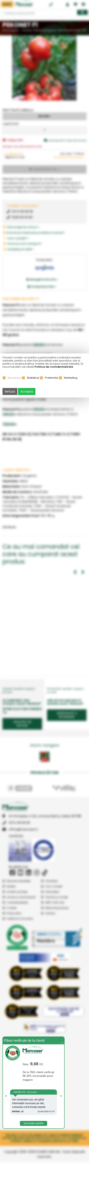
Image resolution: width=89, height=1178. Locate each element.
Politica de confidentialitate (54, 367)
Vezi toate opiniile (33, 1123)
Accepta (26, 391)
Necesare (14, 378)
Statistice (33, 378)
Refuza (10, 391)
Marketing (70, 378)
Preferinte (51, 378)
